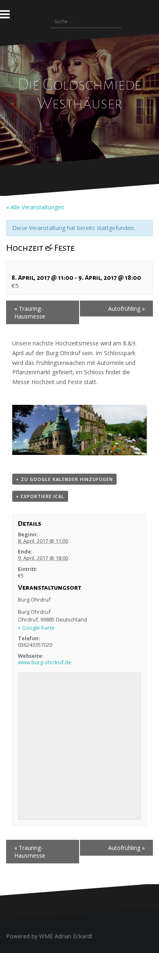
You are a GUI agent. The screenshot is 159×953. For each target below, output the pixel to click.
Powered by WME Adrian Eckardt (49, 936)
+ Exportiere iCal (40, 496)
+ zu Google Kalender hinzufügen (64, 479)
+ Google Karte (36, 627)
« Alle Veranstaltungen (35, 207)
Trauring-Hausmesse (29, 312)
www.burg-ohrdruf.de (44, 662)
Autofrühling (126, 308)
